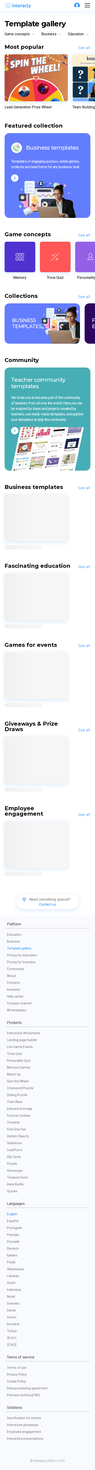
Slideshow (14, 1143)
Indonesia (14, 1290)
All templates (16, 1010)
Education (14, 934)
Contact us (47, 904)
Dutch (11, 1283)
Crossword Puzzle (20, 1088)
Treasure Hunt (17, 1177)
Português (14, 1228)
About (11, 976)
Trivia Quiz (14, 1054)
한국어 (12, 1338)
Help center (15, 996)
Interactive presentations (25, 1438)
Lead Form (14, 1150)
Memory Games (18, 1067)
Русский (13, 1241)
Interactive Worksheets (23, 1033)
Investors (13, 989)
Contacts (13, 983)
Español (12, 1221)
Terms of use (16, 1367)
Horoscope (15, 1170)
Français (13, 1235)
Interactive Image (19, 1109)
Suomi (11, 1317)
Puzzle (12, 1164)
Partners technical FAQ (23, 1395)
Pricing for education (22, 955)
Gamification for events (24, 1418)
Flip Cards (14, 1157)
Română (13, 1324)
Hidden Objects (18, 1136)
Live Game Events (20, 1047)
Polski (11, 1262)
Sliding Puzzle (17, 1095)
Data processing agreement (27, 1388)
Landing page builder (22, 1040)
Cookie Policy (16, 1381)
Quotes (12, 1191)
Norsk (11, 1296)
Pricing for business (21, 962)
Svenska (13, 1303)
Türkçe (12, 1331)
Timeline (13, 1122)
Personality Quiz (19, 1060)
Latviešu (13, 1276)
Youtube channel (19, 1003)
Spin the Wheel (18, 1081)
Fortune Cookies (18, 1115)
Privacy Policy (17, 1374)
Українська (15, 1269)
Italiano (12, 1255)
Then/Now (14, 1102)
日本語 (12, 1345)
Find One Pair (16, 1129)
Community (15, 969)
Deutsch (13, 1248)
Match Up (14, 1074)
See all (84, 48)
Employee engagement (24, 1432)
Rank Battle (15, 1184)
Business (13, 941)
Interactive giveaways (23, 1425)
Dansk (11, 1310)
